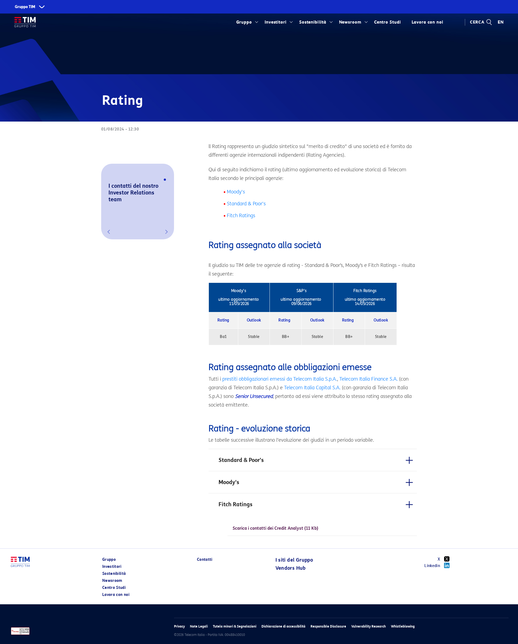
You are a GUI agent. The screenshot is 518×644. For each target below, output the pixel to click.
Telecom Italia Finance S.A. (368, 379)
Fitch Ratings (241, 216)
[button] (109, 232)
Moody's (236, 192)
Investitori (276, 22)
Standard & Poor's (246, 204)
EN (501, 22)
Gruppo (244, 22)
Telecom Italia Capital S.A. (312, 388)
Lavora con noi (116, 594)
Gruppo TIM (25, 7)
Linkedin (432, 566)
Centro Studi (114, 587)
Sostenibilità (312, 22)
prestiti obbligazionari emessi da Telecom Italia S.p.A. (279, 379)
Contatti (205, 559)
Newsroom (350, 22)
